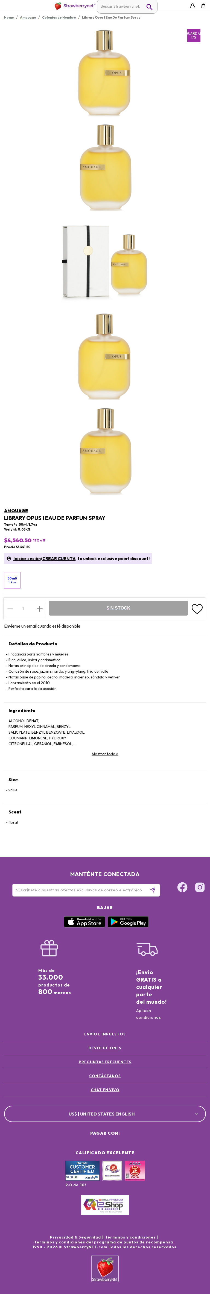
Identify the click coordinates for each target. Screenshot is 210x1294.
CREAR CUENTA (59, 558)
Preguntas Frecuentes (105, 1062)
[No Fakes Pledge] (135, 1176)
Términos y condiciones (130, 1237)
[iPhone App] (84, 926)
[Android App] (128, 926)
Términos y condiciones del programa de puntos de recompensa (103, 1242)
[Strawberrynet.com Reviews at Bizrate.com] (82, 1179)
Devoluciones (105, 1048)
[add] (40, 608)
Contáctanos (105, 1076)
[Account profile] (192, 5)
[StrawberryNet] (73, 5)
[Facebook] (182, 888)
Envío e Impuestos (105, 1034)
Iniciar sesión (27, 558)
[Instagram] (200, 888)
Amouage (16, 510)
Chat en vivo (105, 1090)
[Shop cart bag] (203, 5)
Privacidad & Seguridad (75, 1237)
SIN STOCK (118, 608)
